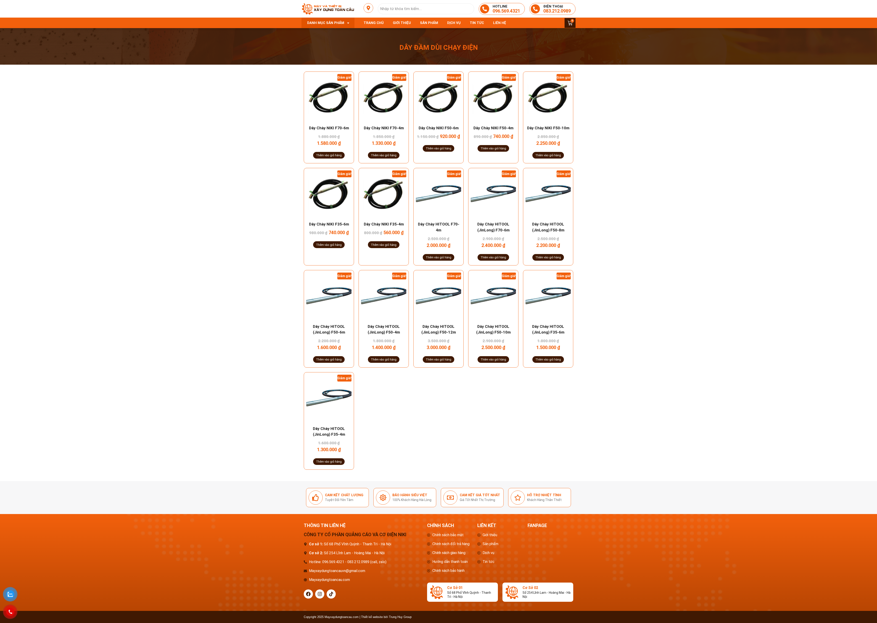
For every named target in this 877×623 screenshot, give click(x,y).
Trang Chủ (374, 23)
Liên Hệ (499, 23)
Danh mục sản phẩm (325, 23)
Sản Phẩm (429, 23)
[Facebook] (308, 594)
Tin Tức (477, 23)
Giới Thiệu (402, 23)
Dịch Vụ (454, 23)
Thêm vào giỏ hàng (329, 155)
